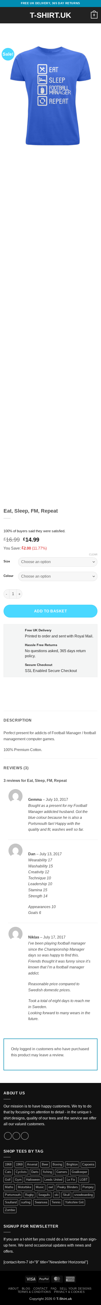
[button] (6, 15)
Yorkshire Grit (74, 1202)
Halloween (33, 1179)
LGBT (84, 1179)
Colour (8, 576)
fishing (47, 1172)
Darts (35, 1172)
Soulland (11, 1202)
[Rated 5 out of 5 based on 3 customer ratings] (50, 524)
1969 (19, 1164)
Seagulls (44, 1195)
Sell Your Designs (75, 1288)
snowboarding (83, 1195)
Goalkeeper (79, 1172)
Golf (8, 1179)
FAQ (54, 1288)
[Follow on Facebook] (8, 1136)
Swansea (41, 1202)
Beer (45, 1164)
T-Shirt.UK (50, 15)
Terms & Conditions (34, 1292)
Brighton (72, 1164)
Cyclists (21, 1172)
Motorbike (24, 1187)
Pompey (88, 1187)
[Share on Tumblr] (50, 687)
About (13, 1288)
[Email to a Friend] (33, 687)
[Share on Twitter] (25, 687)
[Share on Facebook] (16, 687)
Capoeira (88, 1164)
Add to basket (50, 611)
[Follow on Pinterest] (25, 1136)
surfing (25, 1202)
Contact (40, 1288)
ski (56, 1195)
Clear (93, 554)
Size (7, 561)
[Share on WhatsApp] (8, 687)
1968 (8, 1164)
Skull (66, 1195)
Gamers (61, 1172)
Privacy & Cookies (69, 1292)
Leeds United (53, 1179)
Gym (18, 1179)
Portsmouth (13, 1195)
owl (50, 1187)
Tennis (56, 1202)
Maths (9, 1187)
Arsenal (32, 1164)
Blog (26, 1288)
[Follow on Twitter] (16, 1136)
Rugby (29, 1195)
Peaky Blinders (67, 1187)
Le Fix (71, 1179)
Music (40, 1187)
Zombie (10, 1210)
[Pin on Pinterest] (42, 687)
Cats (8, 1172)
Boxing (57, 1164)
